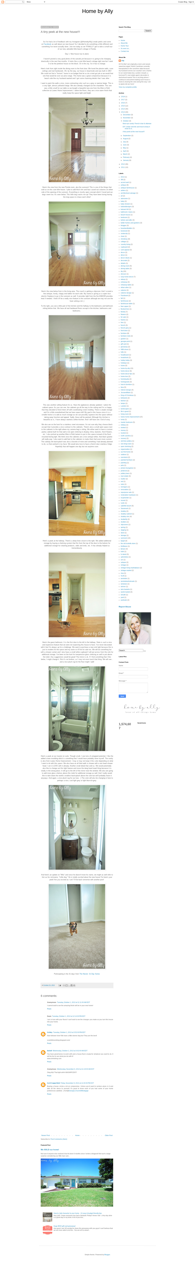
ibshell (49, 1051)
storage (123, 535)
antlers (123, 190)
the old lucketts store (128, 543)
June (125, 145)
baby (122, 201)
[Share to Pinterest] (74, 985)
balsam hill (125, 209)
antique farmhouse (127, 188)
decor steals (125, 258)
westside (124, 578)
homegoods (125, 382)
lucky (122, 419)
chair (122, 236)
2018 (123, 97)
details (123, 263)
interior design (126, 390)
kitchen (123, 401)
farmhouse (124, 301)
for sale (123, 317)
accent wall (125, 182)
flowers (123, 314)
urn (122, 560)
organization (125, 449)
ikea (122, 387)
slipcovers (124, 524)
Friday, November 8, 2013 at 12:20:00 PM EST (77, 1083)
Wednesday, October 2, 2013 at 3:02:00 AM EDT (70, 1051)
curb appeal (125, 250)
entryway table (126, 285)
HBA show (124, 349)
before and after (126, 220)
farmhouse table (126, 304)
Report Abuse (125, 607)
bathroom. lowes (127, 212)
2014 (123, 109)
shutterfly (124, 519)
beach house (125, 215)
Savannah (124, 508)
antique (123, 185)
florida (123, 312)
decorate (124, 260)
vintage (123, 565)
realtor (123, 479)
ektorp (123, 279)
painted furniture (127, 460)
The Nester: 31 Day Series (89, 974)
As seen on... (125, 48)
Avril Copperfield (53, 1083)
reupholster (125, 498)
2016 (123, 103)
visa (122, 573)
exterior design (126, 293)
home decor (125, 371)
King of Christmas (127, 395)
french (123, 325)
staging (123, 530)
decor (123, 252)
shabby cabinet (126, 514)
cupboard (124, 247)
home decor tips (126, 374)
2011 (123, 167)
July (124, 142)
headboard (125, 355)
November (127, 118)
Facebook (47, 44)
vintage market (126, 570)
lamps (123, 403)
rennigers (124, 487)
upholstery (124, 557)
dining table (125, 268)
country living (125, 244)
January (126, 160)
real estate (124, 476)
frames (123, 320)
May (124, 148)
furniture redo (125, 336)
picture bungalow (127, 468)
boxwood (124, 231)
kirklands (124, 398)
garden (123, 339)
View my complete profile (128, 87)
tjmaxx (123, 549)
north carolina (126, 436)
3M (122, 180)
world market (125, 592)
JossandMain (125, 392)
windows (124, 584)
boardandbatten (126, 228)
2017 (123, 100)
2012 (123, 164)
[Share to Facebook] (71, 985)
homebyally (125, 379)
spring (123, 527)
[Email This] (64, 985)
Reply (49, 1009)
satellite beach (126, 506)
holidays (124, 363)
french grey (125, 328)
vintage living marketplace (130, 568)
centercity (124, 233)
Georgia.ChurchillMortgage (78, 1091)
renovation (124, 489)
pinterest (124, 471)
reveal (123, 500)
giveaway (124, 347)
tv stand (123, 554)
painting (124, 463)
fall (122, 298)
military (123, 425)
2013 (123, 112)
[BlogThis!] (66, 985)
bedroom (124, 217)
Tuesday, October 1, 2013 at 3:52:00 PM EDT (69, 1032)
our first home (126, 452)
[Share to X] (69, 985)
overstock (124, 457)
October (126, 121)
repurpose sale (126, 492)
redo (122, 484)
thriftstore (124, 546)
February (126, 157)
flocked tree (125, 309)
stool (122, 533)
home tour (124, 376)
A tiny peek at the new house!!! (133, 132)
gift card (123, 344)
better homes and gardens (130, 223)
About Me (124, 43)
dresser (123, 274)
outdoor (123, 454)
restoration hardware (128, 495)
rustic (123, 503)
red (122, 481)
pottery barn (125, 473)
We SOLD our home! (50, 1150)
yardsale (124, 600)
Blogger (107, 1255)
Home (77, 1135)
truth (122, 551)
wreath (123, 595)
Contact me (125, 51)
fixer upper (124, 306)
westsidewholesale (128, 581)
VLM (122, 576)
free (122, 322)
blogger (123, 225)
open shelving (126, 446)
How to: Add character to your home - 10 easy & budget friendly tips (78, 1213)
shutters (123, 522)
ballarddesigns (126, 207)
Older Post (108, 1135)
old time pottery (126, 441)
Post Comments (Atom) (59, 1139)
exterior (123, 290)
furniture (124, 333)
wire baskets (125, 589)
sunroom (124, 538)
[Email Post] (59, 985)
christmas (124, 239)
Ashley (49, 1032)
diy (122, 271)
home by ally (125, 368)
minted (123, 427)
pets (122, 465)
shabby (123, 511)
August (125, 139)
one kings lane (126, 444)
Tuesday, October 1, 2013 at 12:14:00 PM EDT (68, 1016)
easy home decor (127, 277)
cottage (123, 242)
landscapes (125, 409)
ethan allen (125, 287)
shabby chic (125, 516)
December (127, 115)
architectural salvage (128, 193)
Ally (122, 61)
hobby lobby (125, 360)
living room (125, 414)
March (125, 154)
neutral (123, 433)
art (122, 196)
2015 (123, 106)
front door (124, 330)
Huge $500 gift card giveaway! (64, 1226)
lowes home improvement (130, 417)
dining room (125, 266)
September (127, 136)
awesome (124, 198)
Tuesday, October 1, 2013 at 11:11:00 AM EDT (73, 1002)
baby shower (125, 204)
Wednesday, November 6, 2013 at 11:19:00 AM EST (75, 1069)
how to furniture (126, 384)
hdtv (122, 352)
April (125, 151)
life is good (125, 411)
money (123, 430)
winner (123, 586)
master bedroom (127, 422)
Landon (123, 406)
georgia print (125, 341)
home (123, 365)
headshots (124, 357)
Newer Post (45, 1135)
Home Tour (125, 46)
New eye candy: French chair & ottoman (137, 124)
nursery (123, 438)
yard (122, 597)
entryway (124, 282)
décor (123, 255)
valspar (123, 562)
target (123, 541)
